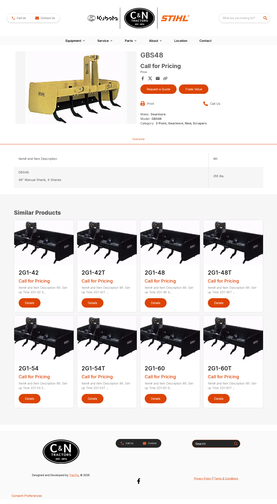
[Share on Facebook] (142, 78)
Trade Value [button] (193, 89)
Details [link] (29, 303)
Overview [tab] (138, 139)
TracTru (74, 475)
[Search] (235, 443)
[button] (19, 18)
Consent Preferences (26, 496)
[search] (265, 18)
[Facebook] (138, 481)
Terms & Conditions (226, 478)
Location (180, 41)
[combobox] (244, 18)
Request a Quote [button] (158, 89)
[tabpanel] (76, 88)
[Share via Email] (157, 78)
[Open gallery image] (76, 87)
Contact (205, 41)
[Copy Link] (165, 78)
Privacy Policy (203, 478)
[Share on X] (150, 78)
